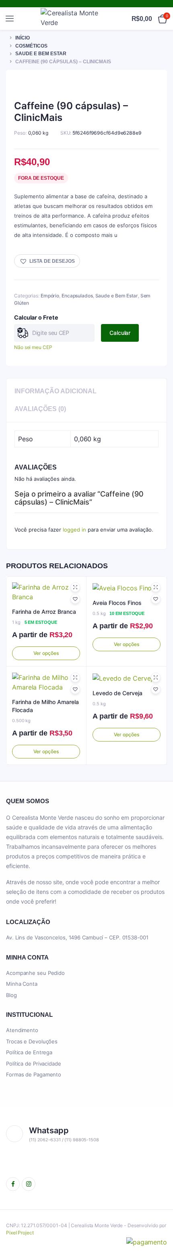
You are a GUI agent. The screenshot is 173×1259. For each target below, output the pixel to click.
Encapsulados (77, 296)
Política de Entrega (29, 1052)
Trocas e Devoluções (32, 1041)
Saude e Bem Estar (40, 53)
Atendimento (22, 1030)
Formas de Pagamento (33, 1074)
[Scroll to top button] (160, 1227)
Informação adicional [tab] (55, 391)
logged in (74, 529)
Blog (11, 995)
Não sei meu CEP (33, 347)
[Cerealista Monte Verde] (73, 18)
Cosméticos (31, 46)
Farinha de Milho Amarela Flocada (45, 705)
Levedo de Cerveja (117, 693)
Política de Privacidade (33, 1063)
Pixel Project (20, 1233)
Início (22, 38)
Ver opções (45, 653)
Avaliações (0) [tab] (40, 408)
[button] (47, 261)
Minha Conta (21, 984)
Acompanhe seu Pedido (35, 973)
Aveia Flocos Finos (117, 602)
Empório (50, 296)
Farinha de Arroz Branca (44, 611)
